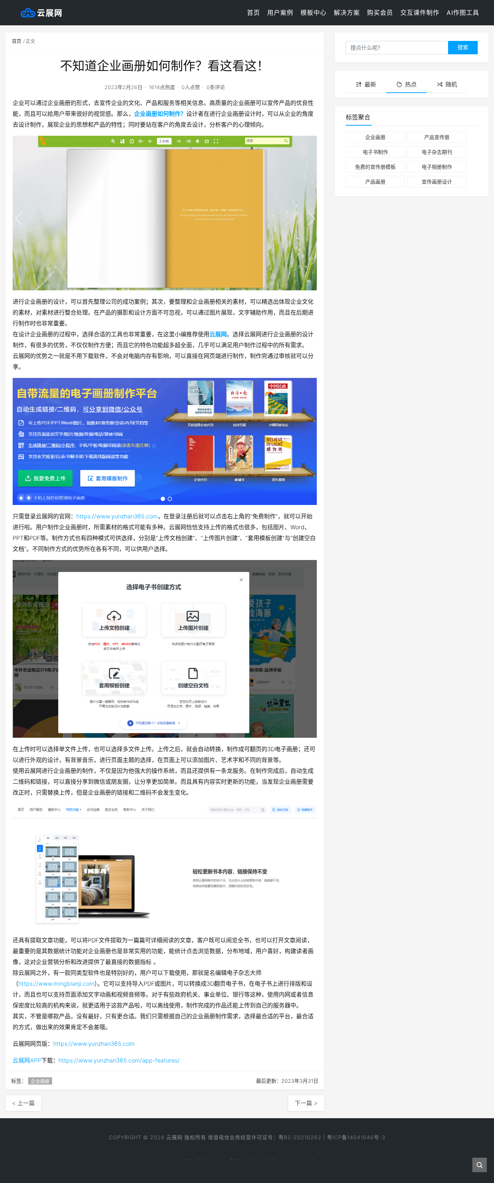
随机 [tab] (451, 84)
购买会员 (380, 12)
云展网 (218, 334)
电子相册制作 (437, 167)
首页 (253, 12)
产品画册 (375, 181)
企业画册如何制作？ (160, 113)
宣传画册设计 (437, 181)
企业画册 (40, 1081)
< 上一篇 (23, 1103)
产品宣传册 (437, 137)
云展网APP (27, 1060)
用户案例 (280, 12)
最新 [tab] (370, 84)
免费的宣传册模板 (375, 167)
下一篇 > (306, 1103)
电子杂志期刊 (437, 152)
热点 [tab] (411, 84)
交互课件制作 (419, 12)
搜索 (462, 47)
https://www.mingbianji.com (56, 983)
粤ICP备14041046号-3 (356, 1137)
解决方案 (347, 12)
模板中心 (314, 12)
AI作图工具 (463, 12)
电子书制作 (375, 152)
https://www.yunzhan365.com (117, 516)
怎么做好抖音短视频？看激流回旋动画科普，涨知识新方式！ (247, 1155)
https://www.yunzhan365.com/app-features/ (119, 1060)
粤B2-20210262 (299, 1137)
